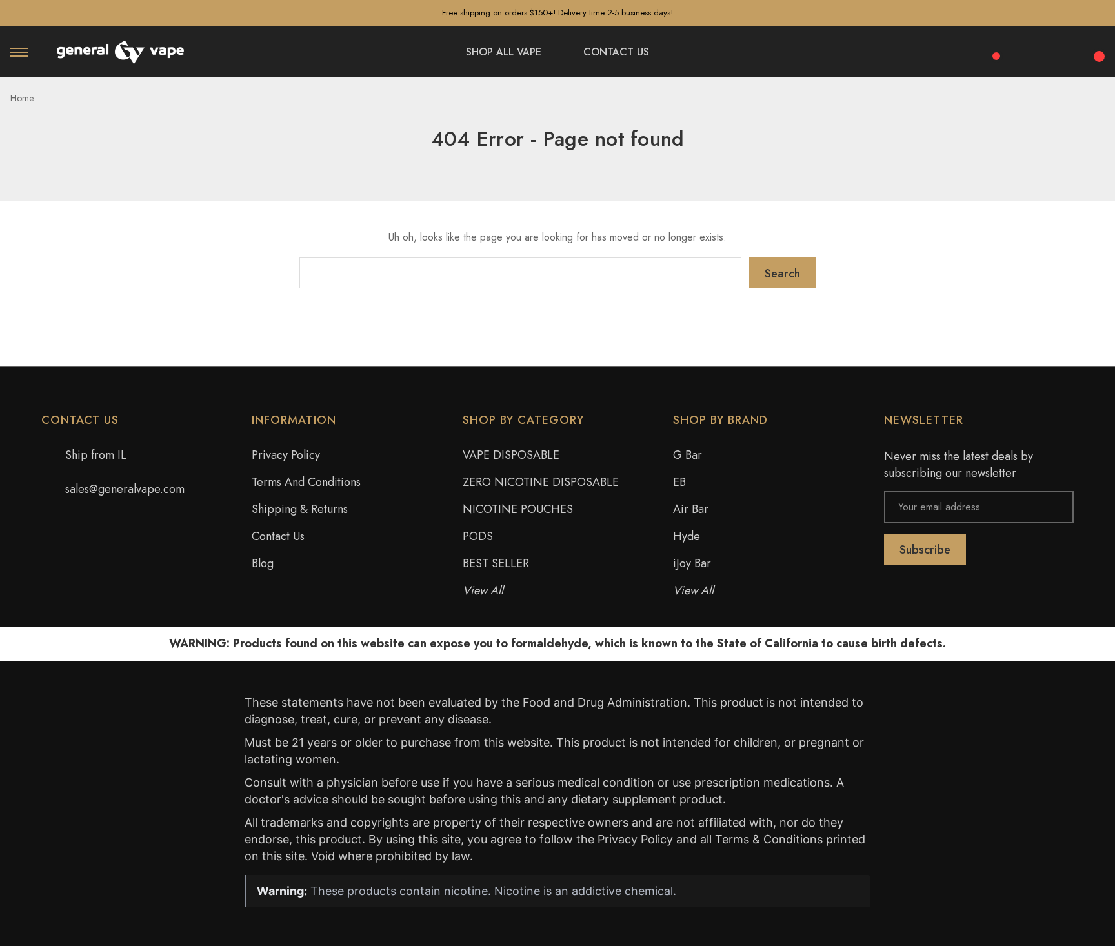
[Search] (1027, 50)
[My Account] (1062, 52)
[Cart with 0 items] (1097, 49)
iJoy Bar (692, 563)
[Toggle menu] (19, 52)
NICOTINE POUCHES (518, 509)
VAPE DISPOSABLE (511, 455)
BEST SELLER (496, 563)
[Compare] (991, 49)
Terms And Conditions (306, 482)
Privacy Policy (286, 455)
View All (483, 590)
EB (679, 482)
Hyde (686, 536)
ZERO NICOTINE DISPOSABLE (541, 482)
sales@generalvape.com (125, 489)
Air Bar (690, 509)
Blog (263, 563)
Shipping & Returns (300, 509)
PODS (478, 536)
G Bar (687, 455)
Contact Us (278, 536)
